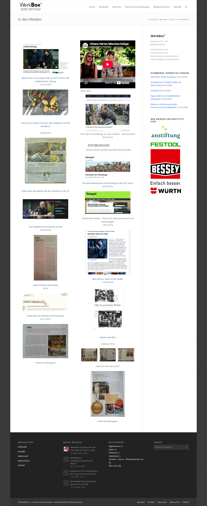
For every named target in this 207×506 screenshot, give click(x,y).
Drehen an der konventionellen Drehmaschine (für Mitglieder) (164, 106)
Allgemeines (114, 446)
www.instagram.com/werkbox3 (165, 59)
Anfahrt (21, 465)
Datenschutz (24, 460)
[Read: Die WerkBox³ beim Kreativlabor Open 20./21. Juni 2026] (66, 483)
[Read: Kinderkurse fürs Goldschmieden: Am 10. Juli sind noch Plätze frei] (66, 472)
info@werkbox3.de (159, 49)
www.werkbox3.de (159, 52)
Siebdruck (113, 456)
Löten (111, 449)
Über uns (113, 465)
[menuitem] (92, 7)
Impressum (23, 456)
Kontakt (21, 451)
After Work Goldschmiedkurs (163, 76)
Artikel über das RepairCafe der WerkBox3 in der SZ (45, 191)
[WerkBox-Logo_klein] (31, 7)
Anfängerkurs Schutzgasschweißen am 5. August (81, 461)
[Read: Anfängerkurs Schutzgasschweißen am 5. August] (66, 459)
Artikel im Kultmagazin (108, 421)
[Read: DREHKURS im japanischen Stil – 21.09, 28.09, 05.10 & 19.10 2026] (66, 449)
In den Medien (30, 19)
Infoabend (155, 90)
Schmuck (113, 452)
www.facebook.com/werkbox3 (165, 56)
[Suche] (186, 7)
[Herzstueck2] (107, 355)
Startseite (22, 446)
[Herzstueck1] (89, 355)
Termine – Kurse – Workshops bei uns (126, 459)
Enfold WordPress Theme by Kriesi (68, 502)
